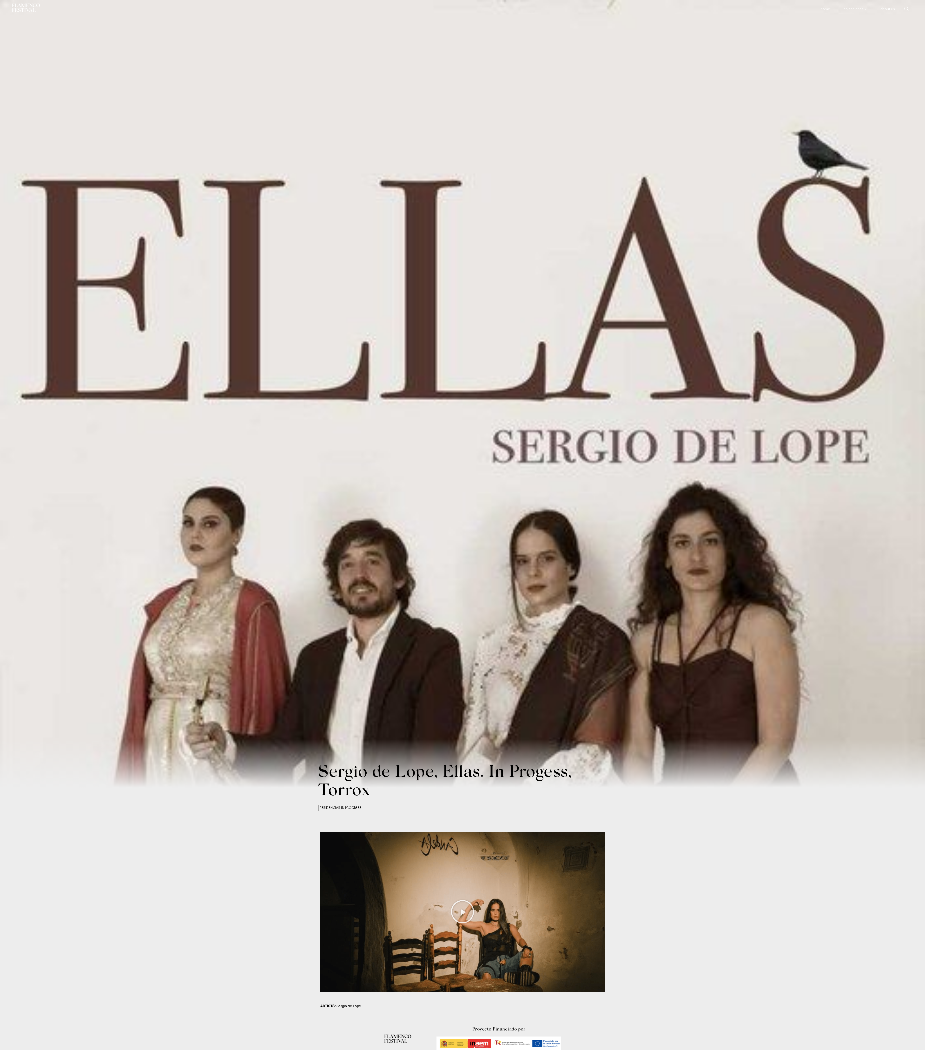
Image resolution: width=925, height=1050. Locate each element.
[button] (462, 912)
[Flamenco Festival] (26, 7)
